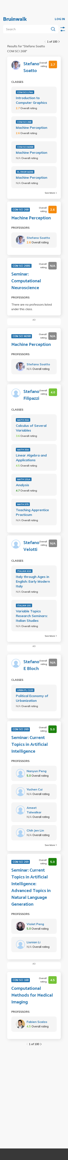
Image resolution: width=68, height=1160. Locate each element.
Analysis (22, 485)
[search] (27, 29)
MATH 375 (23, 504)
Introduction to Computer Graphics (31, 100)
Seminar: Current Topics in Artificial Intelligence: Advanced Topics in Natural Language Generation (31, 887)
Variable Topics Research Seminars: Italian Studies (32, 616)
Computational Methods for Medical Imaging (32, 995)
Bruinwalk (15, 19)
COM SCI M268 (25, 146)
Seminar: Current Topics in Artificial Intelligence (29, 745)
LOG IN (60, 19)
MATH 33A (23, 449)
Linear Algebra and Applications (31, 457)
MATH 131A (23, 479)
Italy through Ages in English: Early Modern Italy (33, 581)
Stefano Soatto (31, 67)
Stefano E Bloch (31, 665)
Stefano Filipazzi (31, 395)
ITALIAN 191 (24, 605)
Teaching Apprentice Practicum (32, 512)
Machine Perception (31, 127)
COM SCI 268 (24, 121)
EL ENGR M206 (25, 171)
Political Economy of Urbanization (32, 698)
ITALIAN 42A (24, 571)
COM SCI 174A (25, 92)
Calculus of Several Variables (31, 427)
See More (50, 192)
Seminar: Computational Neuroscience (26, 281)
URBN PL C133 (25, 690)
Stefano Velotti (31, 546)
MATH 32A (23, 420)
